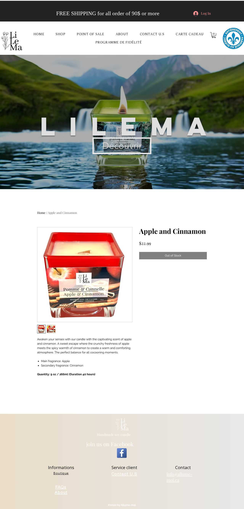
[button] (60, 34)
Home (41, 213)
